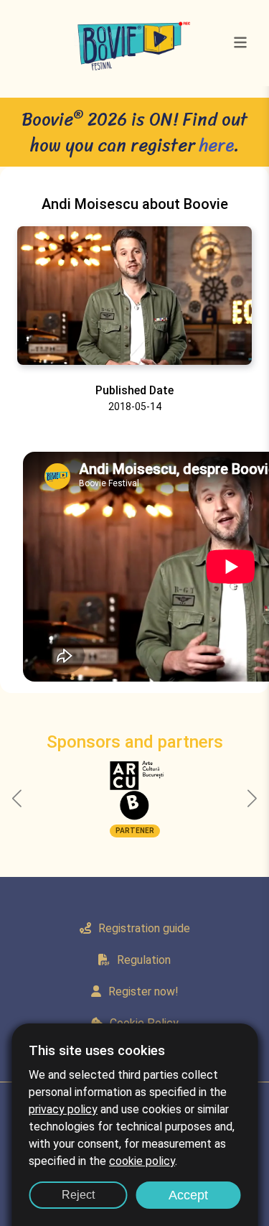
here (216, 145)
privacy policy (63, 1109)
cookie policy (142, 1161)
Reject (78, 1195)
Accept (188, 1195)
